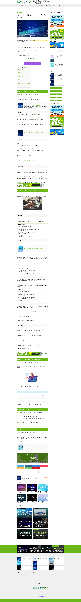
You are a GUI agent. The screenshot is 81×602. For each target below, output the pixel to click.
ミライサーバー (40, 5)
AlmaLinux (20, 80)
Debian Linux (20, 76)
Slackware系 (20, 73)
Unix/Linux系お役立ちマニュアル (50, 5)
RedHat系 (20, 72)
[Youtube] (17, 600)
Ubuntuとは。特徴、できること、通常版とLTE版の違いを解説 (33, 132)
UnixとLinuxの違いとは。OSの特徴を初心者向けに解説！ (33, 248)
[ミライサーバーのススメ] (24, 2)
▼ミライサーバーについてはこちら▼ (32, 424)
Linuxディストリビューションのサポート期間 (24, 83)
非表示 (24, 67)
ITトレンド (30, 5)
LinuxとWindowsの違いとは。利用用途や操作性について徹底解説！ (34, 446)
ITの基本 (21, 5)
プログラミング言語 (35, 529)
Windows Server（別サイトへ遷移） (22, 579)
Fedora (19, 79)
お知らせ (59, 5)
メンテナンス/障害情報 (36, 583)
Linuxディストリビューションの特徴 (22, 69)
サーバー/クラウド (35, 508)
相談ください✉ (43, 596)
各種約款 (34, 579)
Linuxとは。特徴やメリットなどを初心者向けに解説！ (32, 105)
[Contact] (18, 600)
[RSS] (19, 600)
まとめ (18, 86)
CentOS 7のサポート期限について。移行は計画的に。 (26, 160)
